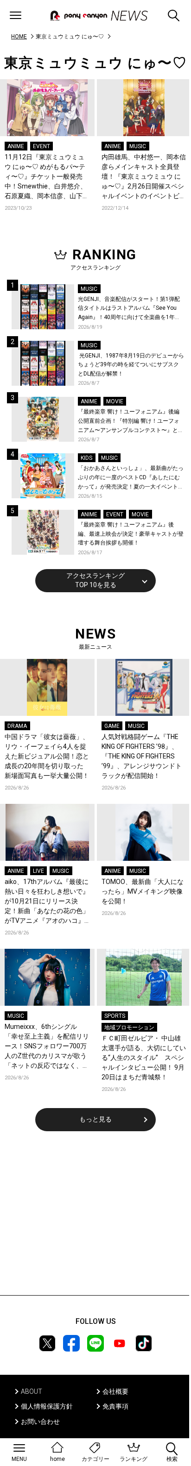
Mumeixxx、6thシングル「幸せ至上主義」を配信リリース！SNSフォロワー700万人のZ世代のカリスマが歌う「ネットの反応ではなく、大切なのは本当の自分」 (47, 1047)
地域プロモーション (129, 1027)
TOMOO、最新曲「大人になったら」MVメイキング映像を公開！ (143, 891)
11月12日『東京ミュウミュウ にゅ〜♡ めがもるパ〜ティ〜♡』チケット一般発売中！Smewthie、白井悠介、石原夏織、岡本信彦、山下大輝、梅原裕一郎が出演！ (47, 177)
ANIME (15, 146)
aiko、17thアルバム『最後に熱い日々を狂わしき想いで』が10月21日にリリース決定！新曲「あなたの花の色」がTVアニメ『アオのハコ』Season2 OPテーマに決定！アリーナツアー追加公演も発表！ (47, 902)
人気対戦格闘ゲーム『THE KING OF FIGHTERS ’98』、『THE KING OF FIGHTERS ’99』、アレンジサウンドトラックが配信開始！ (142, 756)
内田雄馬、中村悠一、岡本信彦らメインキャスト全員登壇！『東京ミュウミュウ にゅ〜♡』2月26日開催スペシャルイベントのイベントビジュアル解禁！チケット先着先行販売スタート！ (144, 177)
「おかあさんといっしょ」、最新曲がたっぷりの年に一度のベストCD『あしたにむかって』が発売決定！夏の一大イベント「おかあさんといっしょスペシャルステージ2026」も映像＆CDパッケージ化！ (131, 478)
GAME (112, 726)
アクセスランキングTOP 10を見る (95, 580)
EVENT (41, 146)
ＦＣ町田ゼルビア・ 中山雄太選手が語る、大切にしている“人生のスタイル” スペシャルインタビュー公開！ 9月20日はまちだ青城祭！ (144, 1057)
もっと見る (95, 1119)
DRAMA (17, 726)
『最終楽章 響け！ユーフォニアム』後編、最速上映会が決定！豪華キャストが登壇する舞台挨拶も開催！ (131, 533)
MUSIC (137, 146)
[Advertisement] (95, 1219)
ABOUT (31, 1391)
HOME (19, 36)
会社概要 (115, 1391)
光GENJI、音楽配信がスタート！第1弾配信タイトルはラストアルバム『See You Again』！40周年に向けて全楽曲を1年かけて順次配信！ (129, 309)
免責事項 (115, 1406)
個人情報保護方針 (47, 1406)
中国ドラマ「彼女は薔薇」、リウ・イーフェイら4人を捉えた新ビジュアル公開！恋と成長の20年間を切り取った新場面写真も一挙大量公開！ (47, 756)
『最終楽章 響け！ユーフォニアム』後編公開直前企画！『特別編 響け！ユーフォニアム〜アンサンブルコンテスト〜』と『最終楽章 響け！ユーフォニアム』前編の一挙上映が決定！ (128, 421)
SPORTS (114, 1016)
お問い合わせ (40, 1421)
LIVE (38, 871)
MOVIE (114, 401)
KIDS (86, 458)
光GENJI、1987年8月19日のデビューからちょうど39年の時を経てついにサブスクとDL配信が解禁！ (131, 364)
